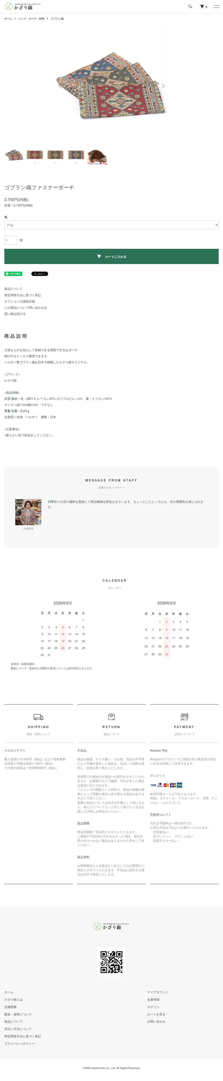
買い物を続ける (15, 313)
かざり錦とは (13, 999)
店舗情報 (10, 1007)
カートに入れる (116, 256)
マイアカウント (158, 992)
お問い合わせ (156, 1021)
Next (162, 86)
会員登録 (153, 999)
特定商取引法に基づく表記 (22, 295)
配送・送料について (18, 1014)
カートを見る (156, 1014)
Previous (60, 86)
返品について (13, 288)
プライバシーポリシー (19, 1043)
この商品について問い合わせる (25, 307)
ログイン (153, 1007)
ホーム (8, 18)
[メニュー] (216, 6)
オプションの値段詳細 (19, 301)
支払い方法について (18, 1028)
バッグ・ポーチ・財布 (31, 18)
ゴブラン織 (57, 18)
